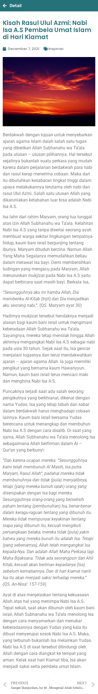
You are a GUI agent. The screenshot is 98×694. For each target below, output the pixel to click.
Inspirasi (56, 48)
